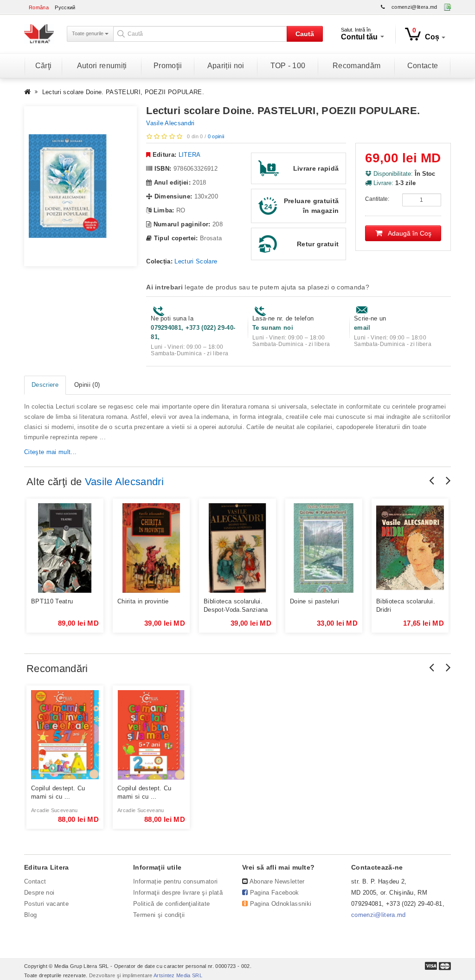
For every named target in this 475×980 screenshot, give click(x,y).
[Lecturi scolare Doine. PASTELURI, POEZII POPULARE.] (80, 186)
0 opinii (216, 136)
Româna (39, 7)
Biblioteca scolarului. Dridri (405, 605)
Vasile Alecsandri (170, 123)
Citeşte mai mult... (50, 451)
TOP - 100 (288, 66)
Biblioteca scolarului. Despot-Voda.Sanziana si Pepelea (236, 606)
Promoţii (168, 66)
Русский (65, 7)
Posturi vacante (46, 903)
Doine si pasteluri (314, 601)
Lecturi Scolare (195, 261)
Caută (304, 34)
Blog (30, 914)
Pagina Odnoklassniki (281, 903)
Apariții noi (225, 66)
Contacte (422, 66)
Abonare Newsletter (277, 881)
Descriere (45, 384)
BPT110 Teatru (52, 601)
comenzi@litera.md (414, 7)
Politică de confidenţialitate (171, 903)
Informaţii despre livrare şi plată (178, 892)
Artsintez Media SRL (178, 975)
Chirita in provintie (143, 601)
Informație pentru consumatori (175, 881)
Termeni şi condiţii (159, 914)
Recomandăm (356, 66)
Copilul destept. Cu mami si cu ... (58, 792)
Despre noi (39, 892)
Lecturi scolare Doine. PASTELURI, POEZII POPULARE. (123, 92)
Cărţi (43, 66)
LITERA (190, 154)
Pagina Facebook (274, 892)
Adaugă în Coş (406, 233)
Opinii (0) (87, 384)
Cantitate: (377, 199)
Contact (35, 881)
